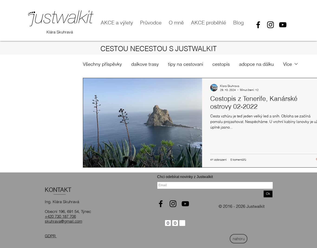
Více (287, 64)
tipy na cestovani (185, 64)
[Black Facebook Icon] (258, 24)
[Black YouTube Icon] (282, 24)
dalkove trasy (145, 64)
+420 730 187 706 (60, 216)
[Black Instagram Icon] (270, 24)
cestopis (221, 64)
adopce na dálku (256, 64)
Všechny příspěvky (102, 64)
